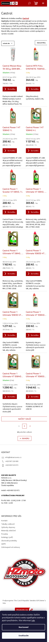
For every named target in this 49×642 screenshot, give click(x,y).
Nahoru (25, 438)
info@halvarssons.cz (13, 457)
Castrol (25, 18)
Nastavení (23, 627)
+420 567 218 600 (11, 461)
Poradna (4, 534)
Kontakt (4, 520)
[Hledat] (29, 3)
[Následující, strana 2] (24, 426)
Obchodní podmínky (9, 540)
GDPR (3, 544)
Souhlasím (24, 635)
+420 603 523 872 (11, 465)
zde (33, 620)
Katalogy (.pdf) (7, 537)
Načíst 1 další (24, 419)
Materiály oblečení (8, 530)
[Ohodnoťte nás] (24, 609)
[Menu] (43, 3)
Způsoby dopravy (8, 527)
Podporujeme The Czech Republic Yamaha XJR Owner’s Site (24, 601)
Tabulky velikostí (8, 524)
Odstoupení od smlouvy (10, 547)
